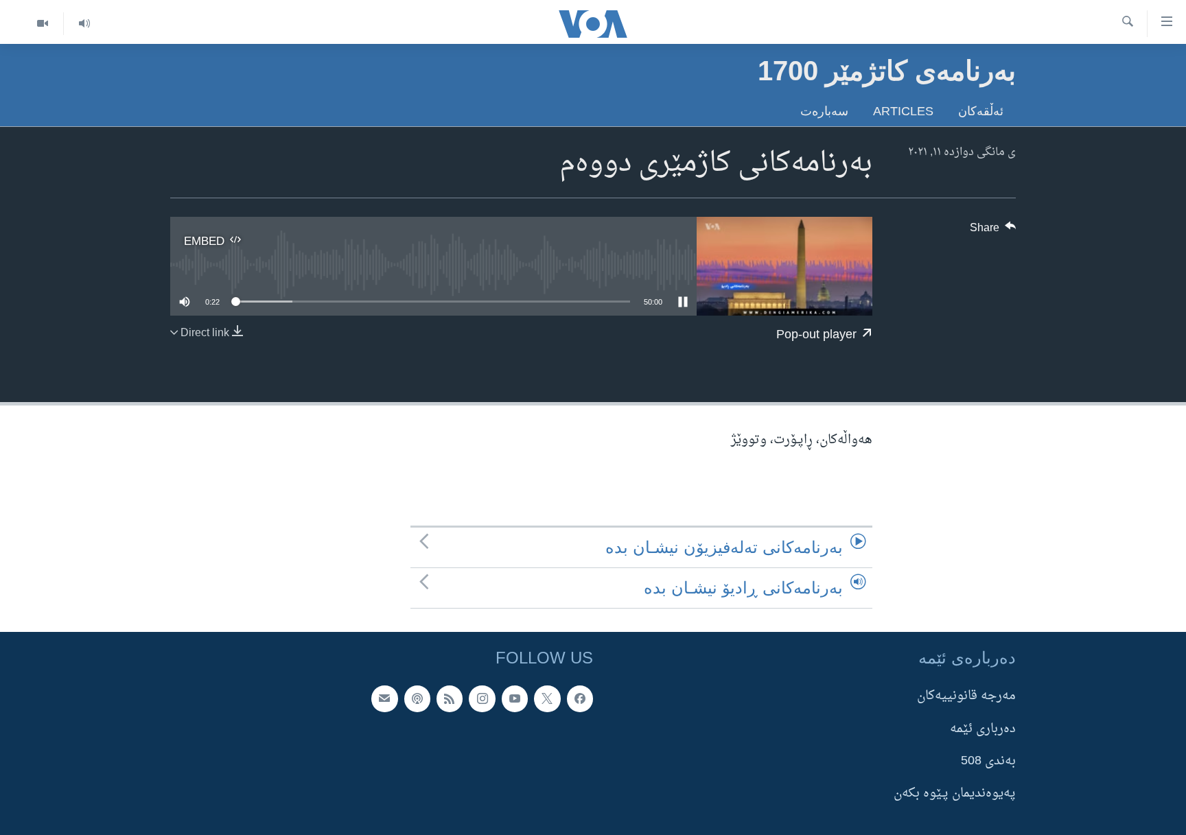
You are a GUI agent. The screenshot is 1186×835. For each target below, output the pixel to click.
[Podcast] (417, 699)
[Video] (42, 23)
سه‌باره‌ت (824, 111)
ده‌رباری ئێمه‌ (983, 729)
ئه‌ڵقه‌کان (980, 111)
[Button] (993, 231)
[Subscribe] (384, 699)
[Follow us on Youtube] (515, 699)
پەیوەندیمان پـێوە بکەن (955, 794)
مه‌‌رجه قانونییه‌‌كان (966, 696)
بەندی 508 (988, 761)
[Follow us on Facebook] (580, 699)
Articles (903, 111)
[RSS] (450, 699)
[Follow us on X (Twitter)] (547, 699)
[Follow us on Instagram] (482, 699)
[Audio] (84, 23)
